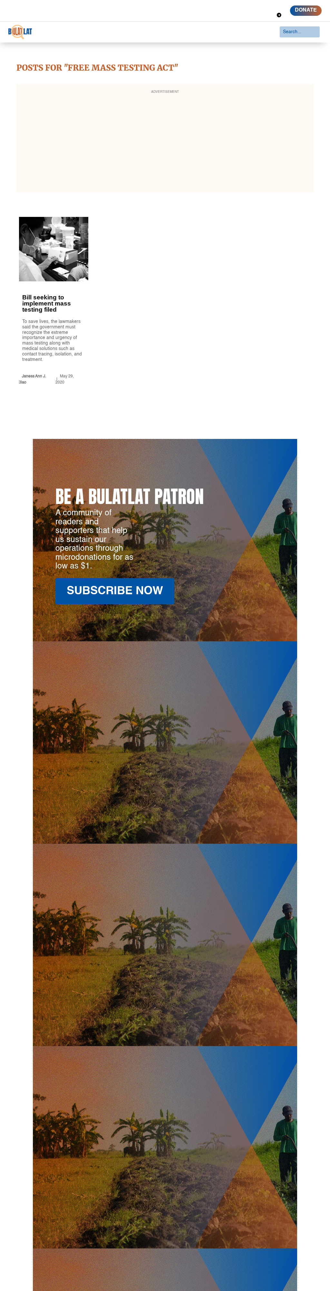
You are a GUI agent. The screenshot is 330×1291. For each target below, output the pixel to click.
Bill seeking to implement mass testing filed (53, 302)
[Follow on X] (253, 6)
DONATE (306, 10)
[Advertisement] (165, 142)
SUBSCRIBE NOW (115, 591)
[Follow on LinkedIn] (264, 6)
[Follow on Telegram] (279, 15)
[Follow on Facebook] (241, 6)
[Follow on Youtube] (276, 6)
